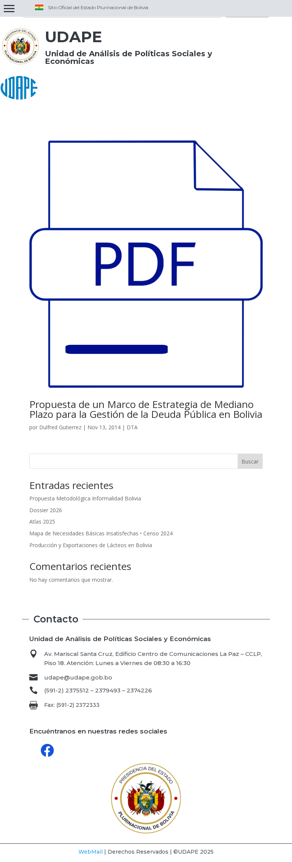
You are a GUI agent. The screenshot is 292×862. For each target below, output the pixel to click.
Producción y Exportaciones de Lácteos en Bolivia (90, 545)
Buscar (250, 461)
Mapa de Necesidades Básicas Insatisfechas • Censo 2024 (101, 533)
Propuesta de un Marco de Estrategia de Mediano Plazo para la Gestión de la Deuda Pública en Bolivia (145, 409)
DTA (132, 427)
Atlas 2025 (42, 521)
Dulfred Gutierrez (60, 427)
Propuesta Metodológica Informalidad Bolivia (85, 498)
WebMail (90, 851)
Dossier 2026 (45, 510)
